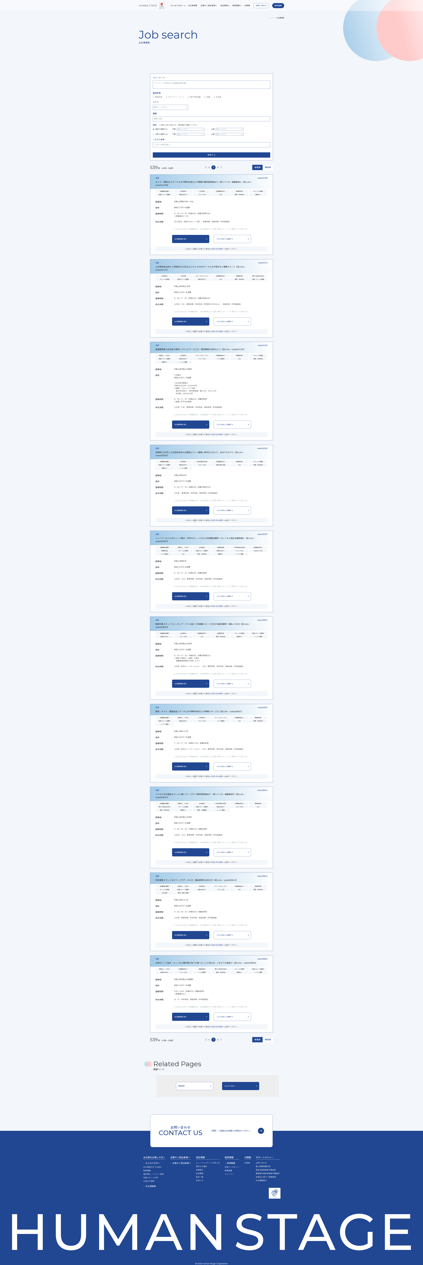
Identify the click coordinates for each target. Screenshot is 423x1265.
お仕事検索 (192, 6)
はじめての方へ (153, 1163)
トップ (271, 18)
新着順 (257, 167)
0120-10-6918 (217, 249)
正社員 (218, 97)
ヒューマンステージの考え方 (208, 1163)
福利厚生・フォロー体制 (153, 1174)
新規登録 (147, 1171)
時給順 (268, 167)
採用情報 (231, 1163)
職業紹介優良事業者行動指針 (268, 1173)
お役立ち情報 (148, 1181)
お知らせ (199, 1180)
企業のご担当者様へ (209, 6)
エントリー (229, 1174)
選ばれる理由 (201, 1166)
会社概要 (199, 1173)
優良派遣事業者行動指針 (266, 1170)
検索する (211, 155)
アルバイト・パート (176, 97)
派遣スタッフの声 (150, 1178)
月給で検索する (161, 134)
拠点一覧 (199, 1177)
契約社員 (158, 97)
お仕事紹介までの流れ (152, 1167)
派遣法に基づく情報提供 (266, 1177)
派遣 (208, 97)
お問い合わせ (261, 1163)
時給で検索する (161, 129)
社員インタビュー (232, 1167)
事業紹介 (199, 1170)
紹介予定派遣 (195, 97)
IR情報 (247, 6)
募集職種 (228, 1171)
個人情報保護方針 (263, 1166)
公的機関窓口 (261, 1180)
